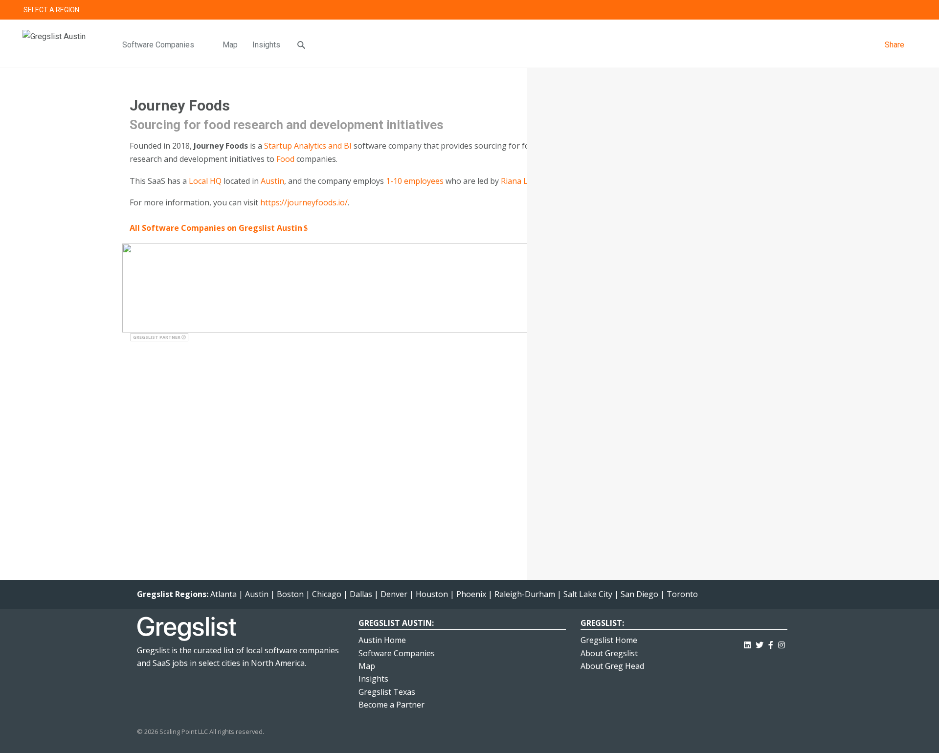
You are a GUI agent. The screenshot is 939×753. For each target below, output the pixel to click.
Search (911, 10)
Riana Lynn (521, 181)
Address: (590, 336)
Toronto (682, 594)
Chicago (326, 594)
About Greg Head (612, 666)
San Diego (639, 594)
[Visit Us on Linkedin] (747, 643)
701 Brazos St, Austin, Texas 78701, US (644, 352)
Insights (266, 44)
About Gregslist (609, 653)
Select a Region (51, 10)
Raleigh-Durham (524, 594)
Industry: (591, 213)
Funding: (590, 140)
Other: (586, 268)
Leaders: (590, 103)
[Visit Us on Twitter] (759, 643)
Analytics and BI (323, 145)
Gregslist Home (609, 640)
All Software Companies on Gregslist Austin (216, 227)
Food (285, 159)
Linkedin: (591, 304)
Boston (290, 594)
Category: (593, 231)
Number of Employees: (618, 121)
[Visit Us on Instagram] (781, 643)
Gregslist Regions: (173, 594)
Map (230, 44)
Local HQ (205, 181)
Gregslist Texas (386, 692)
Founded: (591, 177)
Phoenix (471, 594)
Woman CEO (623, 268)
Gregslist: (602, 623)
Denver (393, 594)
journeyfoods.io (638, 286)
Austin (272, 181)
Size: (583, 249)
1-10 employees (415, 181)
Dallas (361, 594)
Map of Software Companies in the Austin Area (666, 520)
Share (894, 44)
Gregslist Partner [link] (157, 337)
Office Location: (604, 158)
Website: (591, 286)
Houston (432, 594)
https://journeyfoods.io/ (304, 202)
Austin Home (382, 640)
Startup (278, 145)
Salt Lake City (587, 594)
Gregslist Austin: (396, 623)
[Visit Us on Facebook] (771, 643)
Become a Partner (391, 704)
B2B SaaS (652, 195)
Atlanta (223, 594)
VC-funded (670, 140)
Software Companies (158, 44)
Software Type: (604, 195)
